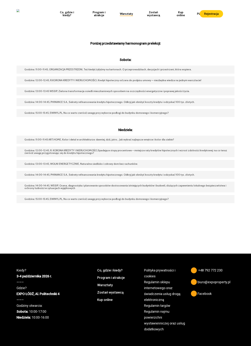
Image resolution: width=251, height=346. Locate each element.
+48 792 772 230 (210, 270)
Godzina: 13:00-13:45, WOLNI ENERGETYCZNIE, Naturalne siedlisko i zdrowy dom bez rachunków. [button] (81, 163)
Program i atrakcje (111, 278)
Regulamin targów (157, 306)
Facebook (205, 294)
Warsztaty (105, 285)
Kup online (105, 300)
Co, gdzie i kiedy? (110, 270)
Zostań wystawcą (110, 292)
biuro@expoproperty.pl (214, 282)
